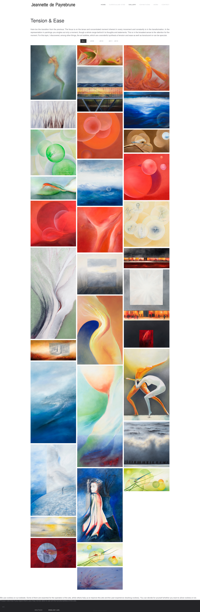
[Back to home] (54, 4)
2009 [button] (92, 41)
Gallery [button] (132, 4)
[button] (53, 72)
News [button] (156, 4)
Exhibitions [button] (145, 4)
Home (103, 4)
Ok (3, 607)
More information (100, 610)
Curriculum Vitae (117, 4)
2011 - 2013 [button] (113, 41)
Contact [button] (165, 4)
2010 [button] (101, 41)
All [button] (83, 41)
